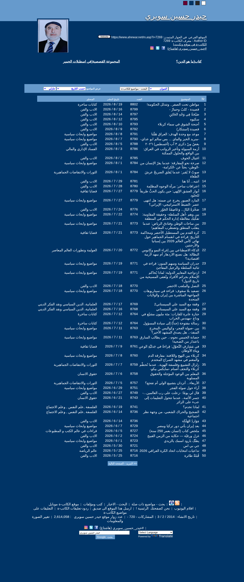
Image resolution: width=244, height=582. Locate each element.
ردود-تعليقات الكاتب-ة (72, 508)
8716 (134, 450)
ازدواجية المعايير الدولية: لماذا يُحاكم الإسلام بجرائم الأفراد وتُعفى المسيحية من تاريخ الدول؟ (169, 277)
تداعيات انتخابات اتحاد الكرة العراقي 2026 (169, 451)
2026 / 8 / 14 (112, 114)
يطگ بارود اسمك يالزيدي (181, 441)
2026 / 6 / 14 (112, 412)
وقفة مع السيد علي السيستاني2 (176, 304)
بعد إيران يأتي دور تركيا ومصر (178, 426)
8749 (134, 393)
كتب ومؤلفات (92, 504)
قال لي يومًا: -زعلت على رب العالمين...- (170, 393)
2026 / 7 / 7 (113, 364)
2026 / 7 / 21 (112, 223)
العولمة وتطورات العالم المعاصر (74, 250)
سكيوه (194, 119)
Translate (166, 536)
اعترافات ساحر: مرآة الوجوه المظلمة (173, 186)
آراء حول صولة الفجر (184, 388)
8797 (134, 114)
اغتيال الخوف (190, 158)
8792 (134, 129)
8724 (134, 436)
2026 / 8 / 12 (112, 119)
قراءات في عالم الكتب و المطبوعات (71, 431)
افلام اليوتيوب (183, 508)
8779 (134, 191)
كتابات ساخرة (87, 104)
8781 (134, 181)
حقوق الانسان (87, 374)
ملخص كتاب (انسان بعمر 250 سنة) (174, 431)
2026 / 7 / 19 (112, 263)
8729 (134, 426)
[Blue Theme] (191, 3)
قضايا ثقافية (88, 191)
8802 (134, 104)
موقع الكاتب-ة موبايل (64, 504)
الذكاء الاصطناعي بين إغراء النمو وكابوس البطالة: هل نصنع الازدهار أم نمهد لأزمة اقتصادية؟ (170, 254)
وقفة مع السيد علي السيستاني (177, 309)
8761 (134, 346)
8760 (134, 355)
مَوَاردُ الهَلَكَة (190, 421)
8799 (134, 109)
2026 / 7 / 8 (113, 355)
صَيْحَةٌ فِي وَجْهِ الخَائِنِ (184, 114)
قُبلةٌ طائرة (191, 456)
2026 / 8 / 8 (113, 134)
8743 (134, 398)
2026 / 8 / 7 (113, 139)
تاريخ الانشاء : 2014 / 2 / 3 (176, 517)
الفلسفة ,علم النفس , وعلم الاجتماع (71, 407)
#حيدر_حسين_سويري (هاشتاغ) (187, 48)
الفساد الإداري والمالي (81, 149)
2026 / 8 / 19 (112, 104)
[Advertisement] (76, 70)
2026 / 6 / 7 (113, 426)
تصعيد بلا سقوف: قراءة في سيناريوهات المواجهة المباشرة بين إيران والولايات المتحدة (171, 295)
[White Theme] (203, 3)
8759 (134, 364)
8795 (134, 119)
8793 (134, 124)
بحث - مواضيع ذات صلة (148, 504)
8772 (134, 250)
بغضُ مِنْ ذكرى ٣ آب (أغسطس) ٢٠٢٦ (172, 144)
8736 (134, 412)
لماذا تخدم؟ (191, 407)
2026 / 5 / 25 (112, 450)
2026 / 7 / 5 (113, 383)
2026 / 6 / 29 (112, 388)
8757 (134, 383)
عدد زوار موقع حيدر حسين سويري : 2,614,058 (88, 517)
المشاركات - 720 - (139, 517)
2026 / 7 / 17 (112, 304)
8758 (134, 374)
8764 (134, 314)
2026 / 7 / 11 (112, 328)
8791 (134, 134)
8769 (134, 304)
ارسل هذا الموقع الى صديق (112, 508)
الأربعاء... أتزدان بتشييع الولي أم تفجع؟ (172, 383)
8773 (134, 223)
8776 (134, 209)
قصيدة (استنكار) (188, 129)
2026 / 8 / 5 (113, 144)
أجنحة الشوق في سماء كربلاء (178, 124)
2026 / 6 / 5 (113, 431)
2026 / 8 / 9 (113, 129)
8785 (134, 158)
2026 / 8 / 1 (113, 163)
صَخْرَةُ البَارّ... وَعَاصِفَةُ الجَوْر (179, 209)
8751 (134, 388)
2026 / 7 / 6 (113, 374)
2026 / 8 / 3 (113, 149)
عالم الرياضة (88, 451)
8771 (134, 263)
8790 (134, 139)
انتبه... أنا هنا (190, 181)
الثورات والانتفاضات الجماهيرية (75, 172)
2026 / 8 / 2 (113, 158)
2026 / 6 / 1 (113, 441)
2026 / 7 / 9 (113, 346)
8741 (134, 407)
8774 (134, 214)
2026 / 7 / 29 (112, 181)
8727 (134, 431)
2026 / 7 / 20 (112, 250)
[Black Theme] (197, 3)
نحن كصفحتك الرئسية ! (152, 508)
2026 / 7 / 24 (112, 209)
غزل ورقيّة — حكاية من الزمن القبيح (173, 436)
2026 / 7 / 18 (112, 286)
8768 (134, 309)
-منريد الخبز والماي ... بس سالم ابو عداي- (169, 139)
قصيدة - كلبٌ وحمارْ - (184, 109)
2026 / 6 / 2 (113, 436)
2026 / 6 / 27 (112, 393)
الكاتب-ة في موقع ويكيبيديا (190, 44)
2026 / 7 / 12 (112, 314)
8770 (134, 286)
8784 (134, 163)
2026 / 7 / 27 (112, 191)
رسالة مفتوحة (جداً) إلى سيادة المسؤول (171, 323)
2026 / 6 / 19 (112, 407)
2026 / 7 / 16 (112, 309)
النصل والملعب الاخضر (183, 286)
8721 (134, 445)
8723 (134, 441)
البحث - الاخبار (116, 504)
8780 (134, 186)
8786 (134, 149)
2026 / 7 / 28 (112, 186)
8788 (134, 144)
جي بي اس (191, 446)
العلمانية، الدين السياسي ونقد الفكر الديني (67, 304)
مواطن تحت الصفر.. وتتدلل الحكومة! (173, 104)
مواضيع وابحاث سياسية (80, 134)
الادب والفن (88, 109)
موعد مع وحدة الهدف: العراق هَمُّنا (175, 134)
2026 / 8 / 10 (112, 124)
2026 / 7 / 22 (112, 214)
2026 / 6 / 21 (112, 398)
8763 (134, 328)
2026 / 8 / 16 (112, 109)
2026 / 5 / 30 (112, 445)
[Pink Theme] (185, 3)
